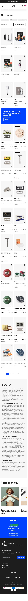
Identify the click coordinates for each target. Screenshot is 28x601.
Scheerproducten (5, 19)
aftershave (4, 466)
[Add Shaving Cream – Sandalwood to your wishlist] (24, 126)
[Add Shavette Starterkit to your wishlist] (24, 29)
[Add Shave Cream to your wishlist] (12, 83)
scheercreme (18, 429)
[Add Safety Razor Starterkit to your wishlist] (12, 56)
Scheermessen (13, 19)
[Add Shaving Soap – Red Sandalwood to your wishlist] (12, 265)
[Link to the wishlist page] (22, 6)
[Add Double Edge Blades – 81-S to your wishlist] (12, 152)
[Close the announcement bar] (25, 1)
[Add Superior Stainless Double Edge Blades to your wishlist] (24, 209)
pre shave (14, 411)
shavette (4, 457)
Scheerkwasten (21, 19)
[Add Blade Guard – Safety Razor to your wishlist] (12, 182)
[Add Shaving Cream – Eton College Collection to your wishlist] (24, 345)
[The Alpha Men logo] (13, 6)
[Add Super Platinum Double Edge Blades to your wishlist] (12, 345)
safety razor (18, 445)
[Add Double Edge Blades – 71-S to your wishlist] (24, 318)
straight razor (11, 457)
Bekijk (6, 119)
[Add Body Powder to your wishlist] (24, 56)
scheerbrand (5, 469)
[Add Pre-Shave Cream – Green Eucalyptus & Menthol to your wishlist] (24, 265)
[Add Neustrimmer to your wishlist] (12, 29)
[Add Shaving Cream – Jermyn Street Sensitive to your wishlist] (24, 292)
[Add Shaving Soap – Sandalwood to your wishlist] (12, 318)
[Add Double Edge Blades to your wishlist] (24, 83)
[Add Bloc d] (24, 235)
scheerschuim (9, 423)
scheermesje (16, 446)
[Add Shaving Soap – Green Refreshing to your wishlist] (12, 292)
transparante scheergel (7, 429)
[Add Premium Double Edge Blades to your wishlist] (12, 209)
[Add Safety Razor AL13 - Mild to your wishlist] (12, 235)
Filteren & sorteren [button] (20, 24)
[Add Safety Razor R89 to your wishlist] (24, 152)
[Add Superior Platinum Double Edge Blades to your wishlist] (12, 126)
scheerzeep (21, 428)
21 (18, 373)
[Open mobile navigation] (2, 6)
